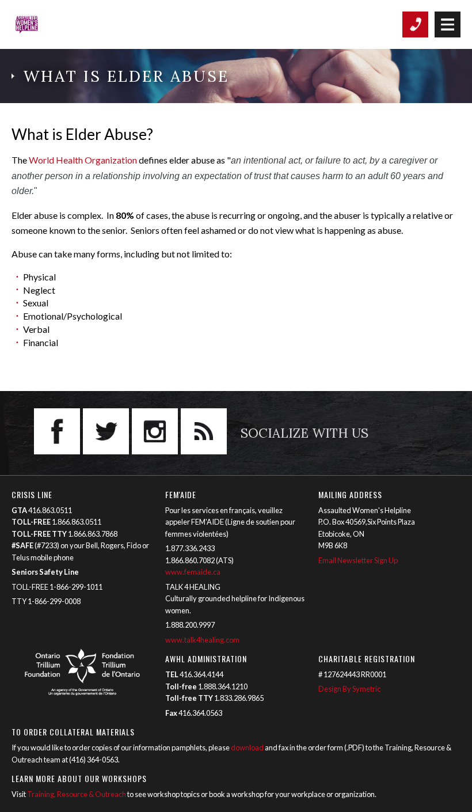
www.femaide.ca (192, 571)
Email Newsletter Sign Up (358, 560)
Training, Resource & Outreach (76, 794)
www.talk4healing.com (203, 639)
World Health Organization (83, 159)
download (247, 747)
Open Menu (447, 24)
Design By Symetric (349, 688)
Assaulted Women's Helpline (60, 24)
